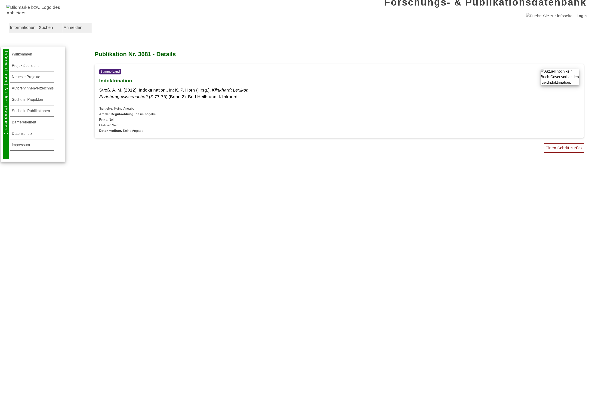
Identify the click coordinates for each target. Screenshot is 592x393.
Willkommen (22, 54)
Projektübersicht (25, 66)
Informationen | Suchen (31, 27)
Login (582, 16)
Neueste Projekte (26, 77)
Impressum (21, 145)
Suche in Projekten (27, 99)
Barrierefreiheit (24, 122)
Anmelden (73, 27)
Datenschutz (22, 133)
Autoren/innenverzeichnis (33, 88)
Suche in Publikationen (31, 111)
